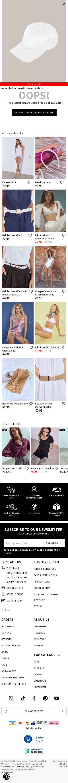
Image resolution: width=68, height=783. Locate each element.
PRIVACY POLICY (42, 581)
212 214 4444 (12, 568)
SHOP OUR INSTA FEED (12, 677)
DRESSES (38, 674)
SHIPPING (6, 632)
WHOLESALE (40, 639)
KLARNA (5, 658)
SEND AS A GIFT (8, 671)
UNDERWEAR (40, 687)
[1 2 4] (34, 43)
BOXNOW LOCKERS (10, 645)
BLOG (5, 610)
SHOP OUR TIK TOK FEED (13, 683)
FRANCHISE (39, 632)
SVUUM (4, 652)
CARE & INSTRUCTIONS (45, 575)
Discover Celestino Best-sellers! (34, 112)
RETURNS (6, 639)
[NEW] (16, 464)
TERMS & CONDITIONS (45, 568)
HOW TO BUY (7, 626)
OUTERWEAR (40, 680)
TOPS (36, 661)
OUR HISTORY (41, 626)
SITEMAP (38, 606)
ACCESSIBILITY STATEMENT (47, 594)
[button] (6, 776)
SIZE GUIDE (39, 600)
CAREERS (38, 645)
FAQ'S (4, 664)
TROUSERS (39, 668)
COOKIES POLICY (42, 588)
